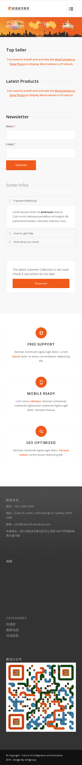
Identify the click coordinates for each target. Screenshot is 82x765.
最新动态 (12, 630)
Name (10, 126)
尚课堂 (11, 624)
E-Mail (10, 144)
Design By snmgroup (24, 759)
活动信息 (12, 635)
